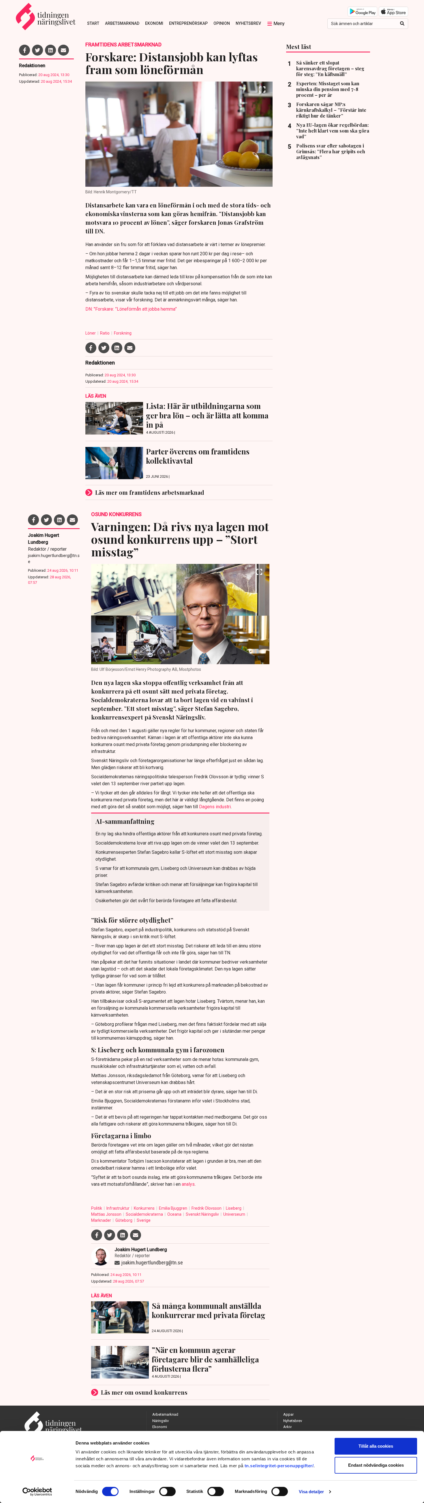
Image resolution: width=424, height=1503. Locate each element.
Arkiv (287, 1427)
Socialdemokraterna (145, 1214)
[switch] (167, 1491)
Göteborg (124, 1220)
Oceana (174, 1214)
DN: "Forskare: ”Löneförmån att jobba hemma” (131, 309)
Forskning (123, 333)
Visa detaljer (311, 1491)
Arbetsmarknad (122, 23)
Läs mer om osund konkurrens (144, 1392)
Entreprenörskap (188, 23)
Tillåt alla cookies (376, 1446)
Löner (91, 333)
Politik (97, 1208)
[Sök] (402, 24)
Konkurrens (144, 1208)
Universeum (234, 1214)
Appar (288, 1414)
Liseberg (234, 1208)
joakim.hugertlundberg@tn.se (54, 558)
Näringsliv (160, 1421)
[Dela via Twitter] (37, 50)
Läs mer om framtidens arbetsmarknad (149, 492)
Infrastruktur (118, 1208)
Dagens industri (215, 806)
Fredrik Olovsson (207, 1208)
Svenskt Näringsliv (203, 1214)
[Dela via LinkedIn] (50, 50)
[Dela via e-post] (63, 50)
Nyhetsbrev (248, 23)
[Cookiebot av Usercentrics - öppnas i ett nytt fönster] (37, 1491)
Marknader (101, 1220)
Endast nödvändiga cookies (376, 1465)
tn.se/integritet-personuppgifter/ (279, 1465)
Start (93, 23)
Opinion (221, 23)
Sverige (144, 1220)
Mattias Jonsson (106, 1214)
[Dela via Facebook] (24, 50)
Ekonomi (154, 23)
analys (188, 1184)
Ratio (105, 333)
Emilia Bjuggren (173, 1208)
